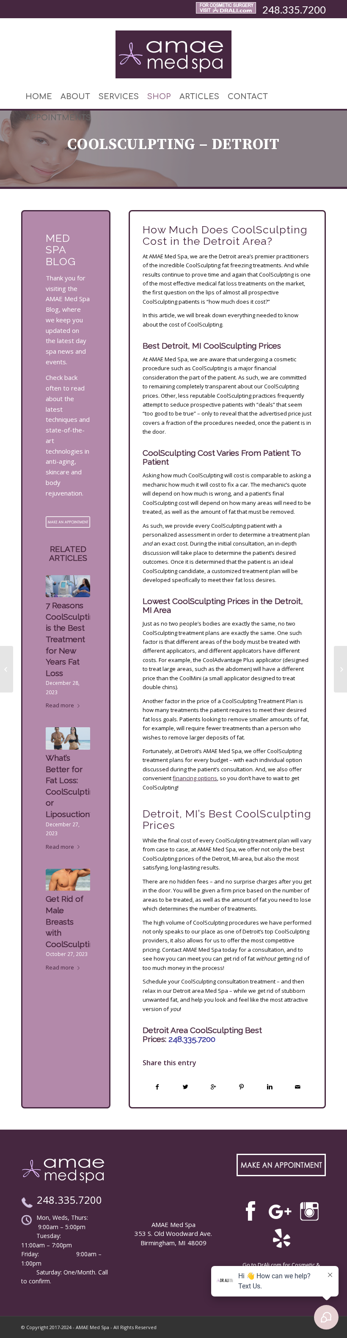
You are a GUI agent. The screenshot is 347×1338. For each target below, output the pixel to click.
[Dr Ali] (226, 9)
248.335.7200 (294, 9)
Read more (60, 705)
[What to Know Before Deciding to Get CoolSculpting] (340, 669)
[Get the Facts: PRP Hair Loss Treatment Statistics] (6, 669)
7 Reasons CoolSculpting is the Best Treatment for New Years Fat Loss (72, 639)
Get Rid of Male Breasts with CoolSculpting (72, 921)
